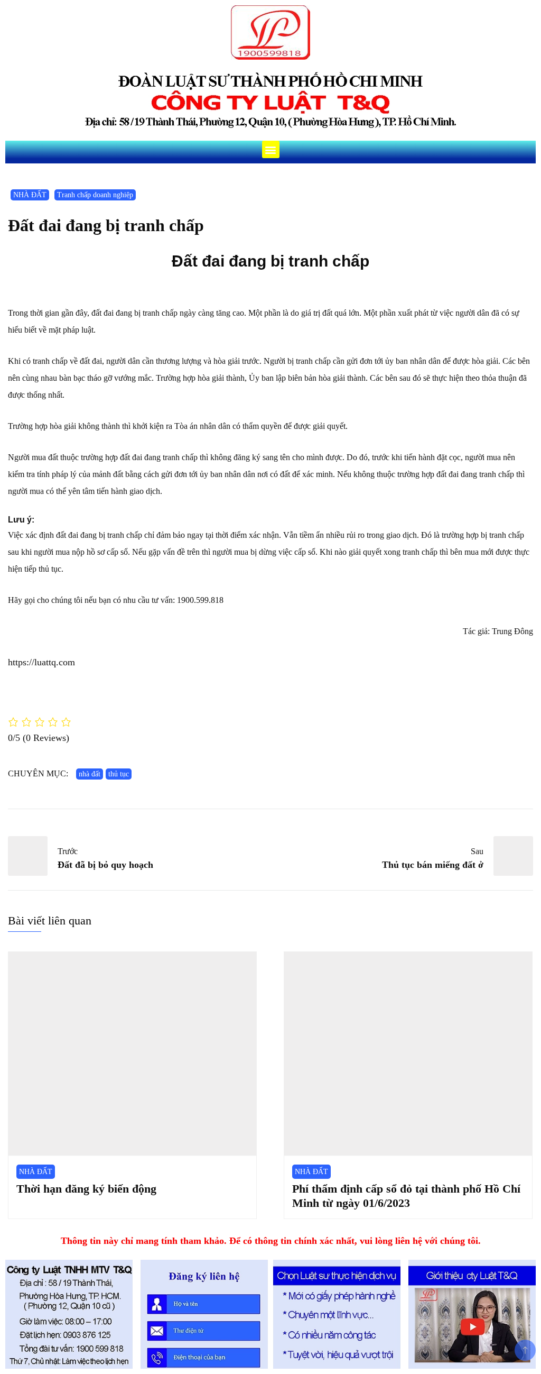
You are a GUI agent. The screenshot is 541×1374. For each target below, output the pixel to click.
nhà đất (89, 774)
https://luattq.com (41, 662)
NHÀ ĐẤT (29, 195)
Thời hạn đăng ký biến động (86, 1188)
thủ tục (118, 774)
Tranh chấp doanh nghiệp (95, 195)
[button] (270, 149)
